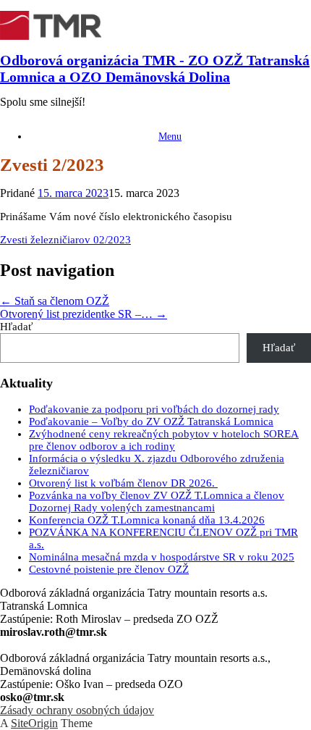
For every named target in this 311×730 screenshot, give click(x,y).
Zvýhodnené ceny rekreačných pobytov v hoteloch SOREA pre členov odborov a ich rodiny (164, 440)
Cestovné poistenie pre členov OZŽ (109, 569)
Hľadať (16, 326)
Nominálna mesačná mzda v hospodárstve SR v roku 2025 (161, 557)
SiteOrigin (34, 723)
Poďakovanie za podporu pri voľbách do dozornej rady (154, 409)
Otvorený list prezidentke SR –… (83, 314)
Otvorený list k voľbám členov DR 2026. (123, 483)
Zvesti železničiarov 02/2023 (65, 240)
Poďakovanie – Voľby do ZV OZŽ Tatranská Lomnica (151, 421)
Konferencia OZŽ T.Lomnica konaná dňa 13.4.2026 (147, 520)
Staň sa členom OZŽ (54, 301)
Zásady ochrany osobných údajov (77, 710)
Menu (170, 136)
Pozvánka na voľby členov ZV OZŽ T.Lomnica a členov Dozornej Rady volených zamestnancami (156, 501)
